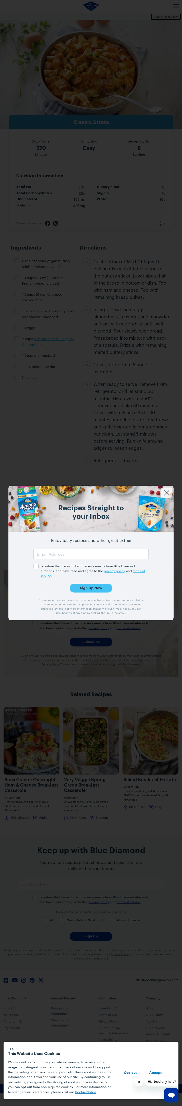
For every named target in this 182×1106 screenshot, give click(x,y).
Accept (155, 1072)
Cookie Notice (85, 1092)
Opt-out (130, 1072)
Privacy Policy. (122, 608)
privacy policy (114, 571)
